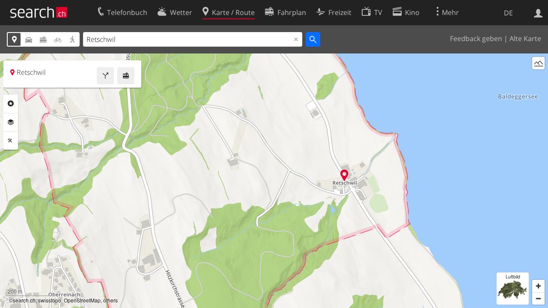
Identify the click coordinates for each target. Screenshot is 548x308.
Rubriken (10, 104)
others (110, 300)
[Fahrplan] (125, 75)
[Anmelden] (538, 12)
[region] (274, 180)
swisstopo (49, 300)
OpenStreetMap (82, 300)
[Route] (105, 75)
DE (508, 13)
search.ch (24, 300)
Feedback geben (476, 38)
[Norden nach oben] (538, 79)
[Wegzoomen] (538, 298)
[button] (344, 175)
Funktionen (10, 141)
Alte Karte (525, 38)
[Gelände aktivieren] (538, 63)
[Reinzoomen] (538, 286)
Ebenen (10, 122)
